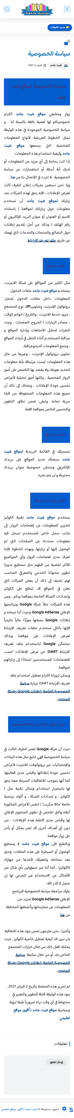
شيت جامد (56, 65)
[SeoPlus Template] (70, 1109)
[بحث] (7, 9)
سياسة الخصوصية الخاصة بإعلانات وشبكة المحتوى (38, 963)
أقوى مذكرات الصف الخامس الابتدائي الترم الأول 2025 (23, 27)
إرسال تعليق (56, 1062)
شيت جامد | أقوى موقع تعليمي (19, 1109)
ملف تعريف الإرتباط (42, 240)
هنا (13, 177)
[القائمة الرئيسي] (67, 9)
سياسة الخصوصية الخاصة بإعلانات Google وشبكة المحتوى (38, 691)
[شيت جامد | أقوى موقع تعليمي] (37, 9)
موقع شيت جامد (31, 114)
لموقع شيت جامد (42, 201)
